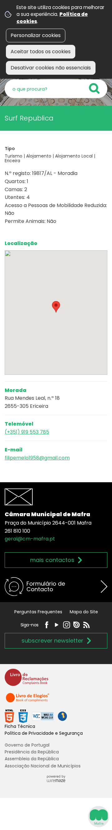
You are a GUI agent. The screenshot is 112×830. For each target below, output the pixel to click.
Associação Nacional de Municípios (43, 766)
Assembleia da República (32, 759)
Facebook (47, 625)
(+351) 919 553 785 (27, 432)
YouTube (57, 625)
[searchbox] (56, 88)
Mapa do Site (84, 612)
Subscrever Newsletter (52, 640)
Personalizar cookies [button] (36, 35)
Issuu (77, 625)
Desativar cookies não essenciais (51, 67)
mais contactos (52, 560)
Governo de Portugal (27, 745)
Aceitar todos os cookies (41, 51)
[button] (56, 307)
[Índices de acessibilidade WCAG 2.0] (36, 715)
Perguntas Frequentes (38, 612)
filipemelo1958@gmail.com (37, 457)
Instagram (67, 625)
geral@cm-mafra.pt (30, 538)
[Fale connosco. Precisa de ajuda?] (56, 816)
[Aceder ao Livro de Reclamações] (26, 680)
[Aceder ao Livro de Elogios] (28, 700)
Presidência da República (32, 752)
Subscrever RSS (86, 625)
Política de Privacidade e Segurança (44, 733)
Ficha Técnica (20, 726)
